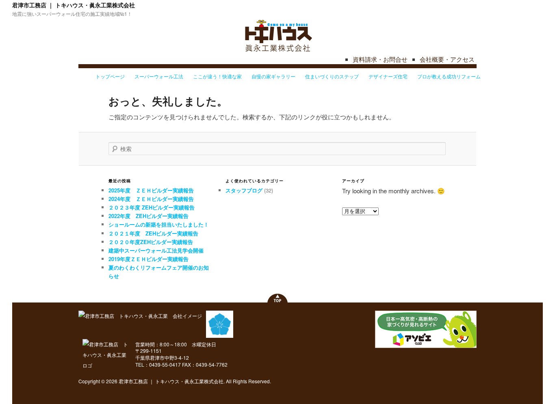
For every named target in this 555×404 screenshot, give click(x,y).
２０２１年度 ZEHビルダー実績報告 (153, 233)
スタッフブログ (243, 190)
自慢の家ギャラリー (273, 76)
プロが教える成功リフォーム (449, 76)
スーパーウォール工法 (158, 76)
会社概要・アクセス (447, 59)
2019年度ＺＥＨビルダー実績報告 (148, 259)
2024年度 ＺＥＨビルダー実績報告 (151, 199)
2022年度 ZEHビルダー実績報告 (148, 216)
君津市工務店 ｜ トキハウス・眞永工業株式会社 (73, 5)
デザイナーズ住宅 (388, 76)
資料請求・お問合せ (380, 59)
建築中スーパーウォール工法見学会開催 (156, 250)
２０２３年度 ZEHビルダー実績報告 (151, 207)
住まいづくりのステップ (332, 76)
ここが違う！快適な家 (217, 76)
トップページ (110, 76)
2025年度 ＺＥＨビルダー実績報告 (151, 190)
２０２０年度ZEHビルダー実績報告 (150, 242)
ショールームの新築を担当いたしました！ (158, 224)
